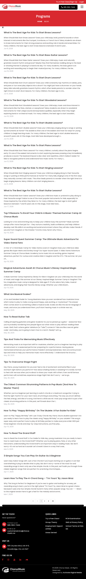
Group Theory (51, 522)
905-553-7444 (13, 525)
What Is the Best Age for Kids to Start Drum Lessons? (32, 77)
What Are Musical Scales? (17, 294)
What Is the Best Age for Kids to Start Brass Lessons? (32, 32)
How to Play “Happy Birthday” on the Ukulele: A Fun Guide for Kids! (40, 410)
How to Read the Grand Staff (19, 433)
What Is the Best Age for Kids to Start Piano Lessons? (32, 145)
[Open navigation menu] (82, 6)
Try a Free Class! (52, 518)
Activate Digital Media (72, 572)
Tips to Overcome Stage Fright (20, 361)
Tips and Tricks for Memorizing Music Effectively (29, 339)
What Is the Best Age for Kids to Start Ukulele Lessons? (33, 122)
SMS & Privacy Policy (74, 522)
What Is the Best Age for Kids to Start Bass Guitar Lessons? (36, 55)
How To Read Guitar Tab (17, 316)
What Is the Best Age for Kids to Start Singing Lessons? (33, 167)
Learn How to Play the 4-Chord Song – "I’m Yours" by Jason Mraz (38, 478)
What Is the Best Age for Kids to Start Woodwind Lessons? (35, 100)
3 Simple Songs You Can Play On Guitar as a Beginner (32, 455)
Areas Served (51, 532)
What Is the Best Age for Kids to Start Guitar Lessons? (33, 190)
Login (81, 2)
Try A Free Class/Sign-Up (66, 2)
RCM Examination (73, 518)
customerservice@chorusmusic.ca (18, 532)
